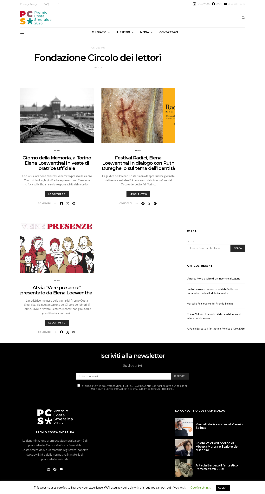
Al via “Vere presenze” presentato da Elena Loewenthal (56, 290)
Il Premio (123, 32)
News (57, 150)
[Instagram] (48, 469)
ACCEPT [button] (223, 487)
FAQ (46, 4)
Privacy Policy (28, 4)
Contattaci (168, 32)
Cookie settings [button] (201, 487)
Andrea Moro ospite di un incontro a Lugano (213, 278)
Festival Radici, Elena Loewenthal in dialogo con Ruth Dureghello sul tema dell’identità (138, 163)
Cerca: (190, 241)
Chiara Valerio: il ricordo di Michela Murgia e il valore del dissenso (217, 446)
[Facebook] (55, 469)
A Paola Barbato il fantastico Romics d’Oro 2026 (216, 328)
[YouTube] (61, 469)
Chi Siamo (99, 32)
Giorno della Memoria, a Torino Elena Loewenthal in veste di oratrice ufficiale (57, 163)
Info (58, 4)
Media (144, 32)
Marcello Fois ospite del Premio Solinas (210, 303)
